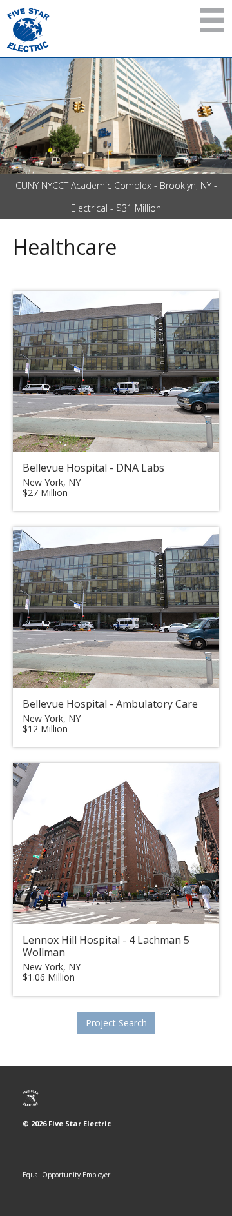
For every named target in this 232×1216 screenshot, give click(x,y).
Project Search (116, 1023)
